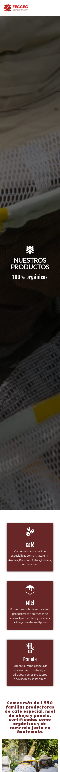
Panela (30, 659)
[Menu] (54, 8)
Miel (30, 603)
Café (30, 545)
